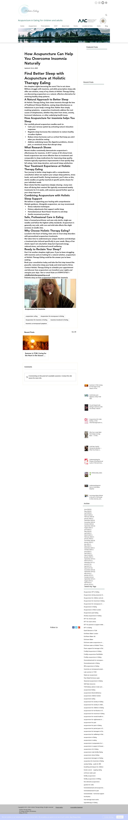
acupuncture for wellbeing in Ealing (94, 734)
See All (74, 332)
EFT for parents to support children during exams (94, 624)
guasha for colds (89, 784)
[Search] (106, 15)
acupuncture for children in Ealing (94, 707)
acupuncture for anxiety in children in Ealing (94, 704)
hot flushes (87, 796)
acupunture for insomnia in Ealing (94, 761)
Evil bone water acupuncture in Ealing (94, 642)
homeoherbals (88, 793)
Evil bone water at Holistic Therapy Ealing (94, 645)
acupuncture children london (92, 695)
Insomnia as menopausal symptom (36, 323)
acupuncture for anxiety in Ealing (93, 701)
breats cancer (88, 770)
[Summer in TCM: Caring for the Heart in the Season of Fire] (36, 342)
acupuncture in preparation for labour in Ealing (94, 743)
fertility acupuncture (89, 776)
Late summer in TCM (90, 672)
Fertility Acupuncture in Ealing (92, 651)
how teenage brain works (91, 799)
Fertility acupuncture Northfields (93, 654)
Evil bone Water (88, 639)
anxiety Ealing (88, 764)
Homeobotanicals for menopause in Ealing (94, 660)
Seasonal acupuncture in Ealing (93, 681)
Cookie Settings (109, 817)
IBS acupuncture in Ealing (91, 666)
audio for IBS (97, 764)
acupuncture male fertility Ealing (93, 752)
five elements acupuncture (92, 781)
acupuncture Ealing (89, 690)
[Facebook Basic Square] (73, 627)
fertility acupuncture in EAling (92, 779)
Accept (120, 817)
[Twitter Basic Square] (76, 627)
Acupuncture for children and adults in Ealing (94, 598)
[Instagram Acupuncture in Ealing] (99, 2)
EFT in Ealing (88, 627)
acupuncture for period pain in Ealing (94, 728)
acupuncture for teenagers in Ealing (94, 731)
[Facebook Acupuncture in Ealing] (96, 2)
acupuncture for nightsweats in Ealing (94, 719)
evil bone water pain (90, 773)
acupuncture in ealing (90, 740)
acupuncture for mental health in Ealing (94, 716)
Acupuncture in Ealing (90, 607)
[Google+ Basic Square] (79, 627)
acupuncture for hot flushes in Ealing (94, 710)
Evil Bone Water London (91, 633)
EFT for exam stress (90, 621)
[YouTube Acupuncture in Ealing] (102, 2)
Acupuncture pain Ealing (91, 613)
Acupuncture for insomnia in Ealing (36, 320)
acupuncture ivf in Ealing (91, 749)
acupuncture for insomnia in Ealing (94, 713)
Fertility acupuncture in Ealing (92, 657)
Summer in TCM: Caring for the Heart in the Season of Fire (35, 354)
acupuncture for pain (90, 722)
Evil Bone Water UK (89, 636)
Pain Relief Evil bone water (92, 678)
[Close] (126, 816)
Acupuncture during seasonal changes (94, 595)
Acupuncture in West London (92, 610)
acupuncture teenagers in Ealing (93, 758)
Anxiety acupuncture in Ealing (92, 615)
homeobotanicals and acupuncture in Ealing (94, 787)
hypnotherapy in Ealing (90, 802)
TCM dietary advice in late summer (94, 687)
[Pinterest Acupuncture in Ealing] (106, 2)
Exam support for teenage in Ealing (94, 648)
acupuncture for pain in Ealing (93, 725)
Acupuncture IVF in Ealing (91, 592)
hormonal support (99, 793)
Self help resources (89, 684)
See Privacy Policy (75, 817)
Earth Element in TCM (90, 630)
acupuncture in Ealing (90, 737)
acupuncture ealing (31, 316)
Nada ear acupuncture (90, 675)
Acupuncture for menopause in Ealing (52, 316)
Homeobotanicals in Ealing (92, 663)
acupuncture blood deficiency (92, 693)
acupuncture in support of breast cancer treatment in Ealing (94, 746)
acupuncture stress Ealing (91, 755)
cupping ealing (97, 770)
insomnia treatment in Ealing (59, 320)
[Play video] (50, 293)
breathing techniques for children (93, 767)
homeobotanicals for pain (91, 790)
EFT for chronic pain (90, 618)
